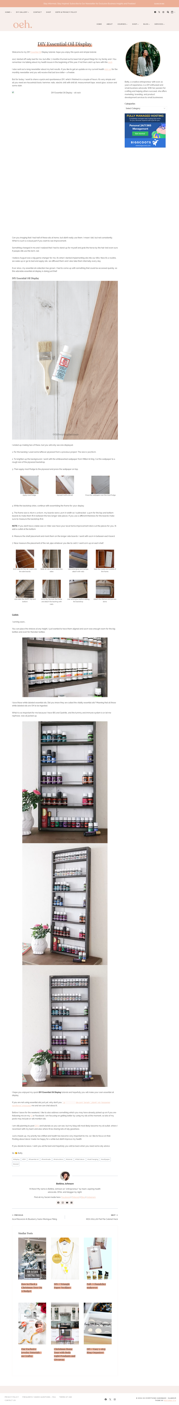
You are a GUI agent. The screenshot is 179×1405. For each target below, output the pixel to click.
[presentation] (32, 1258)
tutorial (69, 1159)
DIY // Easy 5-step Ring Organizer (96, 1350)
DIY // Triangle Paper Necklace (62, 1285)
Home (99, 24)
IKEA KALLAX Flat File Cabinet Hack (102, 1217)
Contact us (10, 1400)
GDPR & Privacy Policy (66, 12)
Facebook (65, 1197)
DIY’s (37, 1126)
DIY (24, 1159)
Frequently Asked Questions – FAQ (39, 1397)
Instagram (91, 1197)
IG (31, 1116)
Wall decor (80, 1159)
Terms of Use (65, 1397)
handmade (46, 1159)
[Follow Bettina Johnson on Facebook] (58, 1203)
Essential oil (34, 1159)
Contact (37, 12)
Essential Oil (35, 52)
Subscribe (159, 4)
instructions (58, 1159)
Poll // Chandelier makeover (96, 1285)
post (110, 62)
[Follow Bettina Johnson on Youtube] (67, 1203)
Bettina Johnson (65, 1183)
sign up (108, 69)
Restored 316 (170, 1400)
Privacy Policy (12, 1397)
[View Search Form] (168, 12)
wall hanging (92, 1159)
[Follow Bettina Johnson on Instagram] (63, 1203)
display (16, 1159)
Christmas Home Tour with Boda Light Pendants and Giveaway (64, 1354)
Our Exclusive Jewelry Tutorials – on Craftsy (31, 1352)
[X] (159, 12)
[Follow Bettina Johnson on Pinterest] (71, 1203)
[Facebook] (155, 12)
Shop (48, 12)
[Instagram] (163, 12)
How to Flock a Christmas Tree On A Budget (31, 1287)
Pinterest (75, 1197)
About (110, 24)
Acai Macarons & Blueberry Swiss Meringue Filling (34, 1217)
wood (16, 1164)
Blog (83, 1197)
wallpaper (105, 1159)
